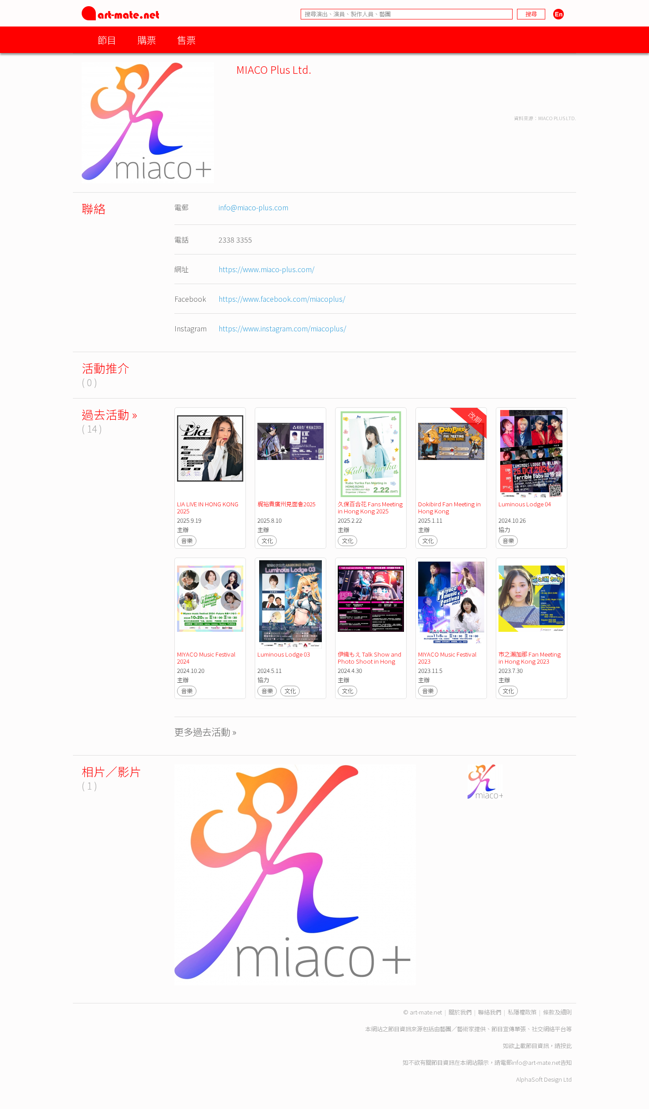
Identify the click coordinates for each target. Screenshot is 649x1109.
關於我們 (460, 1012)
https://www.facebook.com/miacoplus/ (282, 298)
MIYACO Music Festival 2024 (207, 657)
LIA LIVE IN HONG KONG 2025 (208, 507)
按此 (566, 1045)
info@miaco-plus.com (253, 207)
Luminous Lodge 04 (524, 504)
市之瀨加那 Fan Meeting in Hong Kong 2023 (530, 657)
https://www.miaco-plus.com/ (266, 269)
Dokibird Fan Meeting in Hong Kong (450, 507)
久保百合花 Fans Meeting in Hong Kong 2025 (371, 507)
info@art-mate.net (536, 1062)
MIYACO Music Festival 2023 (448, 657)
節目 (107, 39)
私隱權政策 (522, 1012)
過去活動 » (109, 414)
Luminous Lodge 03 (283, 654)
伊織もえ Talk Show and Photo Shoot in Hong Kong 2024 (370, 661)
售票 (186, 39)
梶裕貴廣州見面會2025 (286, 504)
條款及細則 (557, 1012)
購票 (146, 39)
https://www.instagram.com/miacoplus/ (282, 328)
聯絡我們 (489, 1012)
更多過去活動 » (205, 731)
